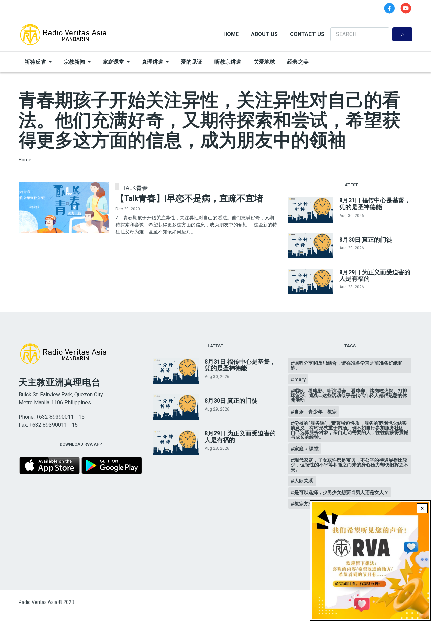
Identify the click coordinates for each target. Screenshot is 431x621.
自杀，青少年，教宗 (315, 411)
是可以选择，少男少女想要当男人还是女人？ (341, 492)
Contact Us (307, 34)
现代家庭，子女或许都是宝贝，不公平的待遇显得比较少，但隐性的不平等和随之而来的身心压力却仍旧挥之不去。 (349, 464)
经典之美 (298, 62)
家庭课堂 (113, 62)
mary (300, 379)
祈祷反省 (35, 62)
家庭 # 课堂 (306, 448)
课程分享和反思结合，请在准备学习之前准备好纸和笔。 (347, 365)
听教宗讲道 (227, 62)
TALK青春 (135, 188)
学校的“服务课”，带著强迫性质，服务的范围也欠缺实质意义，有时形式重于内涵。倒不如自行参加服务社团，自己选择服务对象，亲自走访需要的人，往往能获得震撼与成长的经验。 (349, 430)
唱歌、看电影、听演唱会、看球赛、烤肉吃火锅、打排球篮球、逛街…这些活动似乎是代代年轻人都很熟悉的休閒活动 (349, 395)
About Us (264, 34)
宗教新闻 (74, 62)
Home (231, 34)
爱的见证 (191, 62)
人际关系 (303, 480)
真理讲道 (152, 62)
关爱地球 (264, 62)
